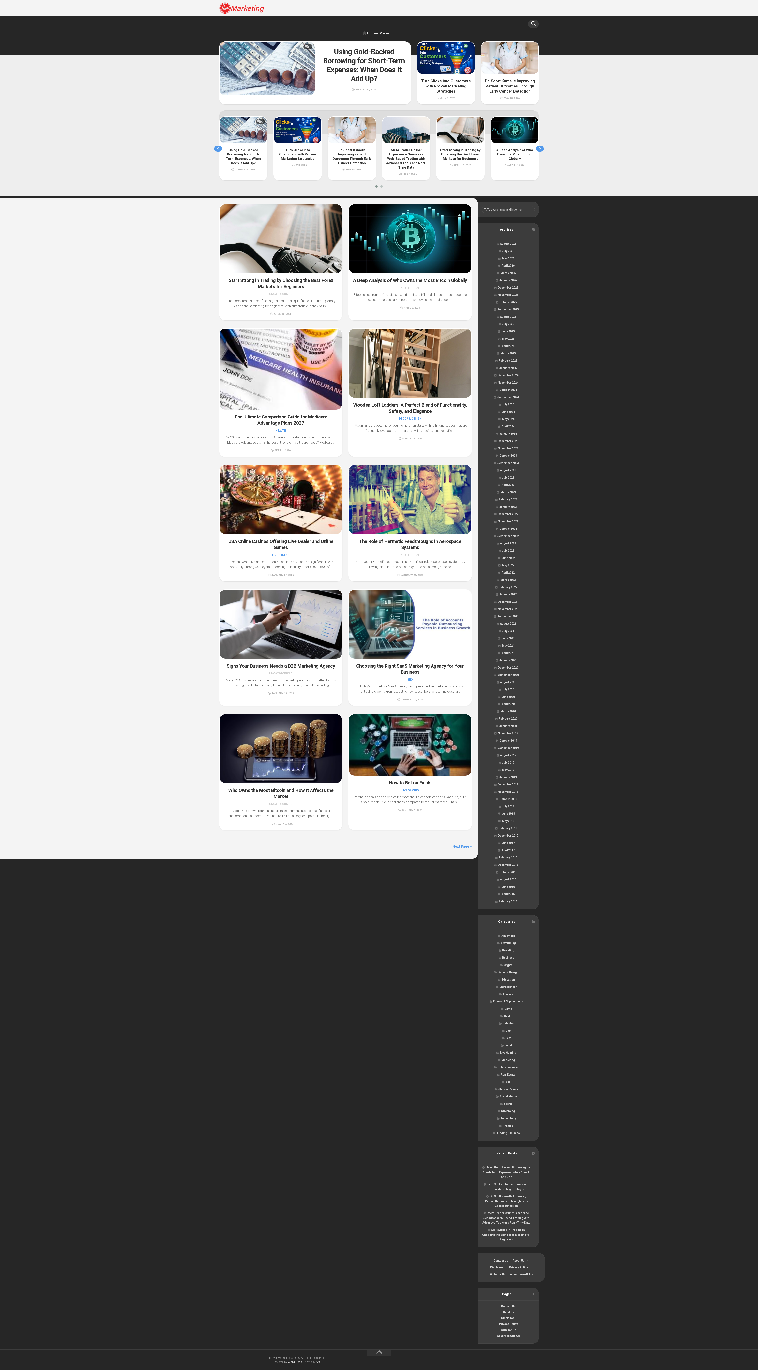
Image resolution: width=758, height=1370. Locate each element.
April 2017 (508, 850)
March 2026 (508, 273)
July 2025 (508, 324)
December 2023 (508, 441)
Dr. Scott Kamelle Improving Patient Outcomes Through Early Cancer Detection (506, 1201)
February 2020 (508, 718)
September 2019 (508, 747)
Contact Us (500, 1260)
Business (508, 957)
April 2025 (508, 346)
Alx (318, 1361)
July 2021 (508, 631)
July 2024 (508, 404)
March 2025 (508, 353)
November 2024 (508, 382)
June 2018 (508, 813)
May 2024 (508, 419)
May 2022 (508, 565)
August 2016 (508, 879)
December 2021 (508, 601)
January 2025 (508, 368)
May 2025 (508, 338)
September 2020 (508, 674)
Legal (508, 1045)
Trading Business (508, 1133)
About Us (518, 1260)
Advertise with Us (521, 1274)
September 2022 (508, 536)
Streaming (508, 1111)
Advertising (508, 943)
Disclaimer (497, 1267)
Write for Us (498, 1274)
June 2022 (508, 557)
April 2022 (508, 572)
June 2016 (508, 886)
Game (508, 1008)
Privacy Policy (518, 1267)
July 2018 (508, 806)
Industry (508, 1023)
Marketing (508, 1060)
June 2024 (508, 411)
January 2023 (508, 506)
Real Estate (508, 1074)
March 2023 (508, 492)
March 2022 (508, 579)
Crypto (508, 965)
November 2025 (508, 294)
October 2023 (508, 455)
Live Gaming (281, 555)
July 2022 (508, 550)
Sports (508, 1103)
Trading (508, 1125)
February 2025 (508, 360)
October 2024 (508, 389)
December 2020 (508, 667)
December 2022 (508, 514)
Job (508, 1030)
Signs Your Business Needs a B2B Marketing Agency (281, 666)
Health (281, 430)
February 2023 (508, 499)
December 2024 (508, 375)
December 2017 (508, 835)
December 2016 (508, 864)
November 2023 (508, 448)
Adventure (508, 935)
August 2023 (508, 470)
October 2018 (508, 799)
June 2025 (508, 331)
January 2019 (508, 777)
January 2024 (508, 433)
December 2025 (508, 287)
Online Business (508, 1067)
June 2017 (508, 842)
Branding (508, 950)
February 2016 (508, 901)
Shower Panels (508, 1089)
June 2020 (508, 696)
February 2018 (508, 828)
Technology (508, 1118)
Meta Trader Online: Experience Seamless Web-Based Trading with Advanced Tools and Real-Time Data (506, 1217)
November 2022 (508, 521)
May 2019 (508, 769)
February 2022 (508, 587)
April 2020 (508, 704)
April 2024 (508, 426)
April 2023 (508, 484)
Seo (410, 679)
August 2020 (508, 682)
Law (508, 1038)
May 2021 (508, 645)
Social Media (508, 1096)
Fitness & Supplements (508, 1001)
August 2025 (508, 316)
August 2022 (508, 543)
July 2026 (508, 251)
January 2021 (508, 660)
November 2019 (508, 733)
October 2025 (508, 302)
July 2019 (508, 762)
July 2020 (508, 689)
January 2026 (508, 280)
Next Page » (462, 846)
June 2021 (508, 638)
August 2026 (508, 243)
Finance (508, 994)
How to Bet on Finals (410, 783)
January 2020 (508, 726)
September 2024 (508, 397)
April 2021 (508, 652)
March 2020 (508, 711)
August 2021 (508, 623)
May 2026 (508, 258)
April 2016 (508, 894)
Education (508, 979)
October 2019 (508, 740)
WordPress (295, 1361)
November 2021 (508, 609)
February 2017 (508, 857)
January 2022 (508, 594)
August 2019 (508, 755)
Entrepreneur (508, 986)
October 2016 (508, 872)
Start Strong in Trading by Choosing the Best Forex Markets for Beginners (506, 1234)
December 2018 (508, 784)
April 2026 (508, 265)
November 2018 (508, 791)
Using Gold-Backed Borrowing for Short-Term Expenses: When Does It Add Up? (506, 1172)
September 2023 (508, 463)
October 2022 (508, 528)
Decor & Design (410, 418)
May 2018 (508, 821)
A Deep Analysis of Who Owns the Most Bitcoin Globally (410, 280)
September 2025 (508, 309)
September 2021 (508, 616)
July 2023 (508, 477)
